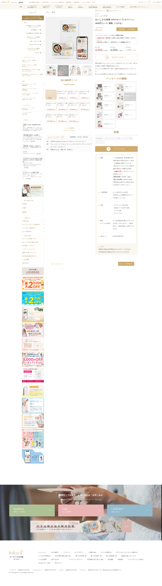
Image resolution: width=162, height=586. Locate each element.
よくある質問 (66, 510)
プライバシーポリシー (76, 559)
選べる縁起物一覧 (111, 556)
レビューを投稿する (126, 263)
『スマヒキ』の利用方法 (57, 2)
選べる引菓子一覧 (96, 556)
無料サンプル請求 (19, 510)
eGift (93, 2)
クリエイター (136, 559)
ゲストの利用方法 (106, 552)
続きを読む (32, 141)
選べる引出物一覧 (81, 556)
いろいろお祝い (86, 2)
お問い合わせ (117, 510)
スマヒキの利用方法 (44, 556)
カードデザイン (79, 552)
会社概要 (110, 559)
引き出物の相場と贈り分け (63, 556)
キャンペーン (42, 552)
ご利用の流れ (45, 2)
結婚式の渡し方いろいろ (128, 556)
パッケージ (66, 552)
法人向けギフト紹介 (44, 563)
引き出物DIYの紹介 (34, 2)
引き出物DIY (55, 552)
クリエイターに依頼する (127, 552)
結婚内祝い (69, 2)
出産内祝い (77, 2)
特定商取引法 (95, 559)
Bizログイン (58, 563)
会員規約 (120, 559)
